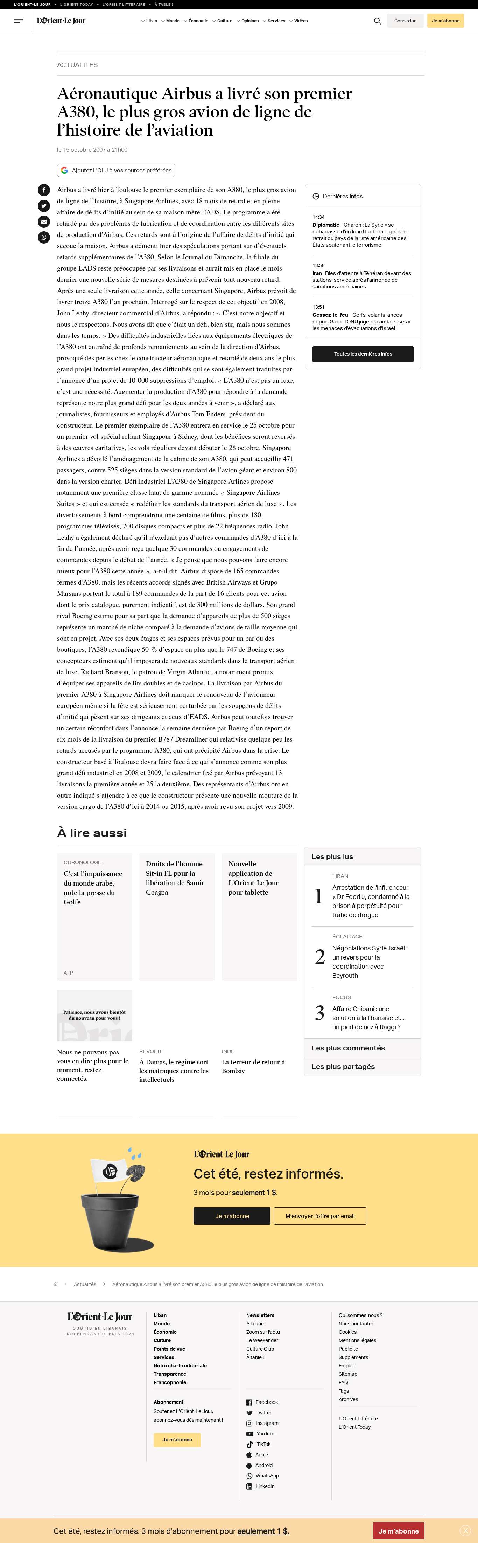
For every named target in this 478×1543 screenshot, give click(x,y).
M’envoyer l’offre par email (320, 1216)
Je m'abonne (398, 1531)
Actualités (77, 64)
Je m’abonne (232, 1216)
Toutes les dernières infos (363, 354)
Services (164, 1357)
